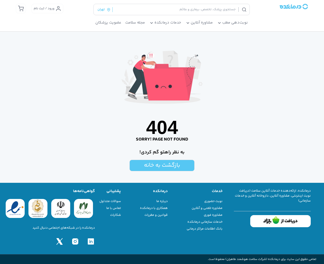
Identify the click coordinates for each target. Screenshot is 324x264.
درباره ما (162, 201)
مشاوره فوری (213, 215)
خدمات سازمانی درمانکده (204, 222)
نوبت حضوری (213, 201)
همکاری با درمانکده (154, 208)
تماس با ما (113, 208)
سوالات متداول (110, 201)
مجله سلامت (135, 23)
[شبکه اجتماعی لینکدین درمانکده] (91, 241)
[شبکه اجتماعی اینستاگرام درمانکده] (75, 241)
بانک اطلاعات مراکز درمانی (204, 228)
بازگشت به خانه (162, 165)
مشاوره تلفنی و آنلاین (207, 208)
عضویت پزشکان (108, 23)
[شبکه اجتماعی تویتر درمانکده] (59, 241)
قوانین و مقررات (156, 215)
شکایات (115, 215)
